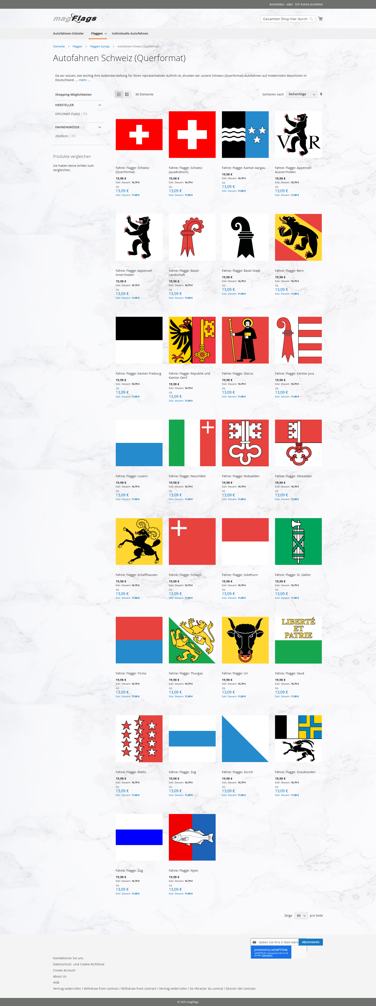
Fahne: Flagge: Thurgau (186, 673)
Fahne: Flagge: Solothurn (240, 575)
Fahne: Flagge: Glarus (238, 373)
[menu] (188, 33)
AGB (56, 982)
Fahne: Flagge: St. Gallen (293, 575)
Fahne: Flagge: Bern (289, 271)
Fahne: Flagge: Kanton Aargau (243, 168)
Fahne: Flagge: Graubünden (295, 772)
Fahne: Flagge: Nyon (183, 870)
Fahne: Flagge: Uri (235, 673)
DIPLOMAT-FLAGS (72, 114)
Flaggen (78, 46)
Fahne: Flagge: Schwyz (185, 575)
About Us (59, 976)
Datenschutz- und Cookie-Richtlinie (78, 964)
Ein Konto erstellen (309, 4)
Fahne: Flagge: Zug (182, 772)
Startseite (59, 46)
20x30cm (66, 136)
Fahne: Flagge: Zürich (237, 772)
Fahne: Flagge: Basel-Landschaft (184, 273)
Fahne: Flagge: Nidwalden (241, 476)
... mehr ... (83, 80)
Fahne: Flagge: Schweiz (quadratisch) (185, 170)
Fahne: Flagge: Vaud (290, 673)
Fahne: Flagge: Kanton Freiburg (138, 373)
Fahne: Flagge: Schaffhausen (137, 575)
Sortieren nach (273, 94)
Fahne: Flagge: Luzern (132, 476)
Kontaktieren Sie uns (68, 958)
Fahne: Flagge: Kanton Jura (294, 373)
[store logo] (75, 18)
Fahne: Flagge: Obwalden (293, 476)
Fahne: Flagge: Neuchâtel (187, 476)
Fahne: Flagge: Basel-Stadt (241, 271)
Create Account (64, 970)
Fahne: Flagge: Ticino (131, 673)
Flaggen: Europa (100, 46)
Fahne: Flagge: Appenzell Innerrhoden (134, 273)
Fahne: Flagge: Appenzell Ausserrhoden (293, 170)
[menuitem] (68, 33)
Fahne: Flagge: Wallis (131, 772)
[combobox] (288, 18)
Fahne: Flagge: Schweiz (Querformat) (132, 170)
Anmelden (276, 4)
